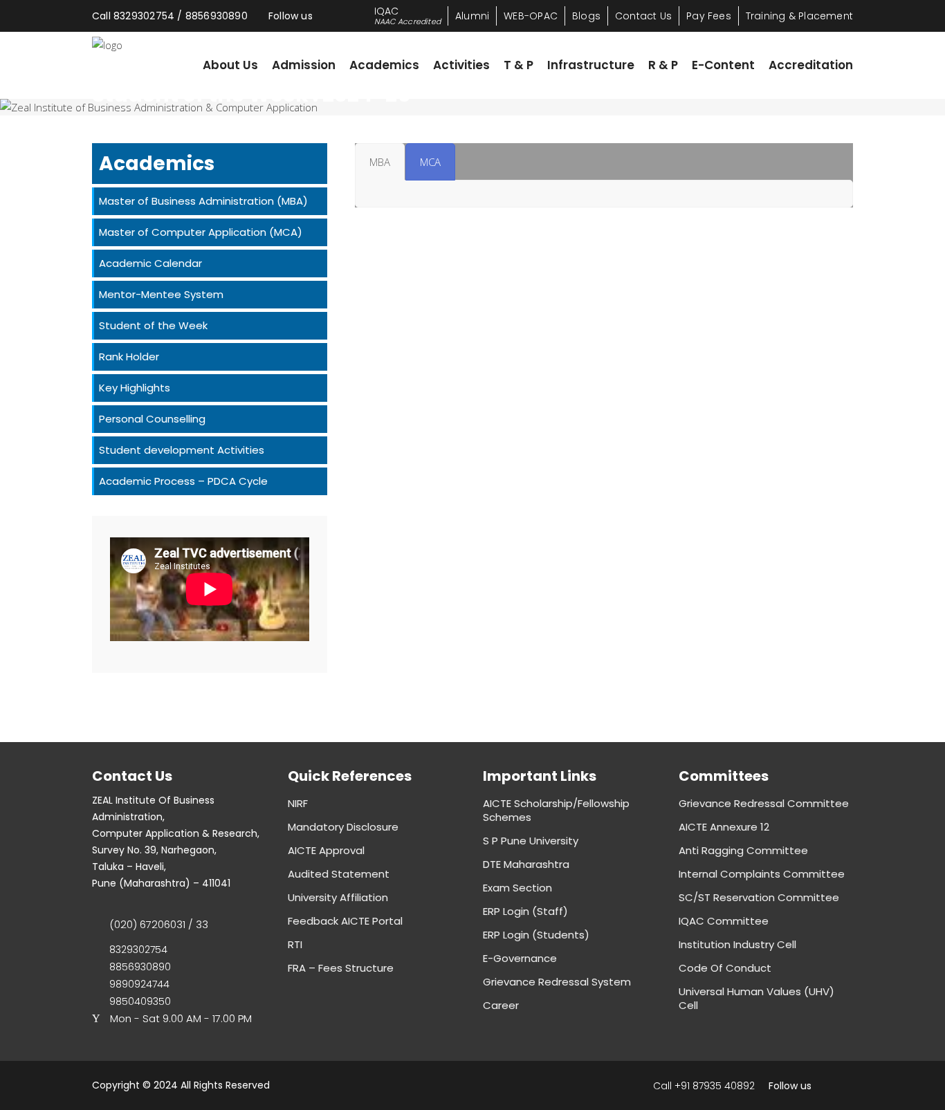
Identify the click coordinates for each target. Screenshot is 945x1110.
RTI (295, 944)
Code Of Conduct (725, 968)
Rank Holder (129, 356)
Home (107, 122)
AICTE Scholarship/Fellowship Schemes (556, 810)
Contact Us (643, 16)
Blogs (586, 16)
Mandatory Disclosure (343, 827)
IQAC (407, 15)
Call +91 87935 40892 (704, 1086)
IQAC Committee (724, 921)
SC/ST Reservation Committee (759, 897)
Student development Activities (181, 450)
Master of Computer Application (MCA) (200, 232)
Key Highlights (134, 387)
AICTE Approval (326, 850)
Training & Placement (799, 16)
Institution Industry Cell (737, 944)
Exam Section (517, 887)
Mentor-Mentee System (161, 294)
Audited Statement (338, 874)
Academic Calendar (150, 263)
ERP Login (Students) (536, 934)
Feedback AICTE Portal (345, 921)
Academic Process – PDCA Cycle (183, 481)
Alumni (472, 16)
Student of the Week (153, 325)
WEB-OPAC (531, 16)
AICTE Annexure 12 (724, 827)
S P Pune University (530, 840)
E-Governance (520, 958)
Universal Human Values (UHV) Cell (756, 998)
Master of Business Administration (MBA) (203, 201)
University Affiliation (338, 897)
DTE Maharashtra (526, 864)
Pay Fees (708, 16)
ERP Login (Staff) (525, 911)
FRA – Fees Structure (341, 968)
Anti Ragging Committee (743, 850)
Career (501, 1005)
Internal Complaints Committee (762, 874)
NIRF (298, 803)
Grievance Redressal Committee (764, 803)
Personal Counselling (152, 418)
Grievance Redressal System (557, 981)
